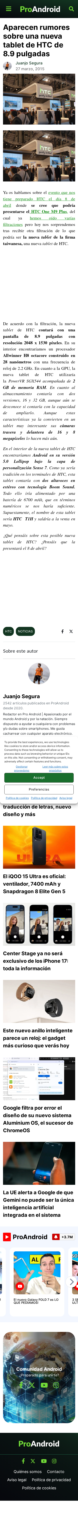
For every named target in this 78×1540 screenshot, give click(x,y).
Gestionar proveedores (21, 768)
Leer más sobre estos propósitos (55, 768)
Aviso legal (65, 798)
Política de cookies (17, 798)
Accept (39, 777)
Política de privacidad (44, 798)
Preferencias (39, 789)
